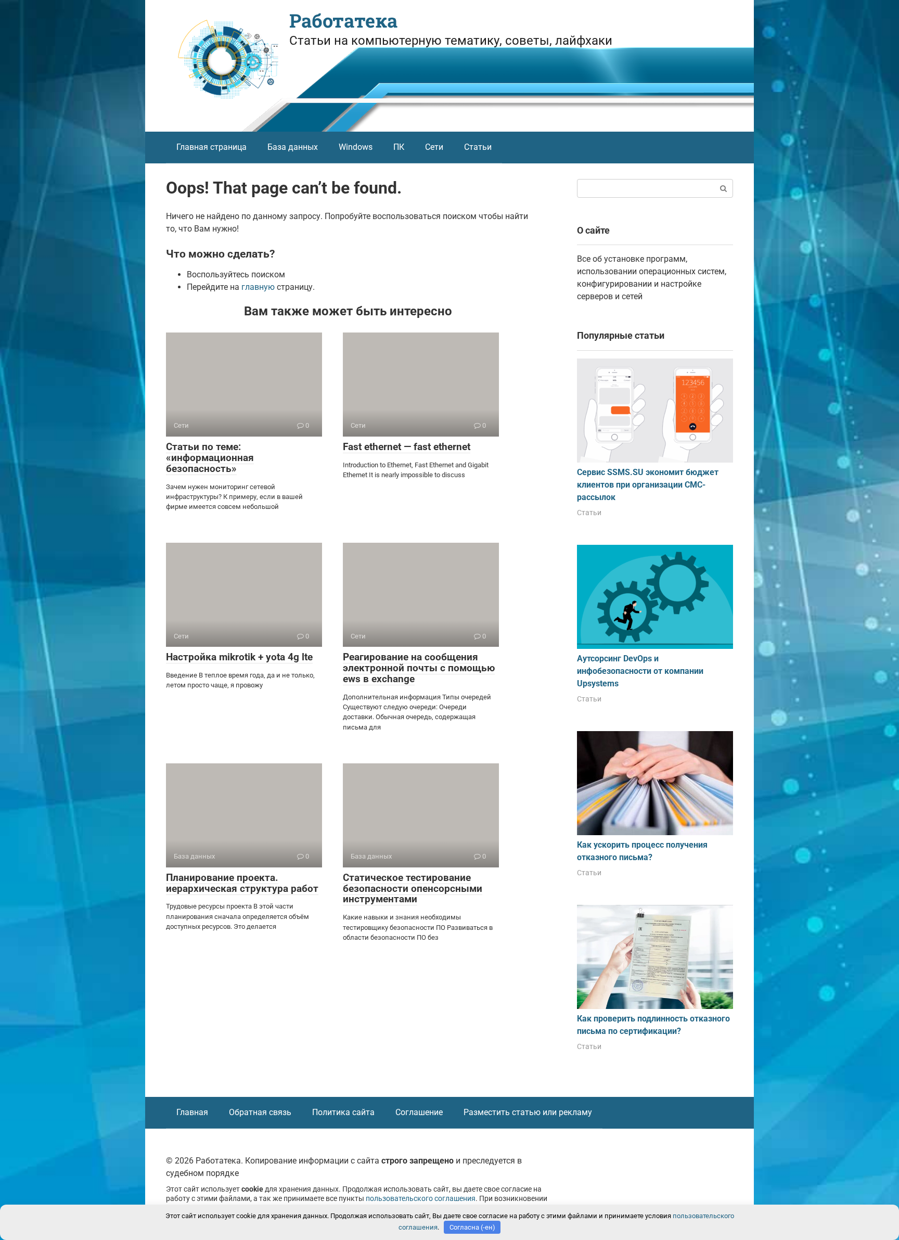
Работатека (343, 20)
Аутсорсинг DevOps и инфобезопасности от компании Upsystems (640, 671)
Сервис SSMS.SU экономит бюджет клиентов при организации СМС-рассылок (647, 484)
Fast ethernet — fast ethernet (406, 447)
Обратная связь (260, 1112)
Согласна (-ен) (472, 1227)
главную (258, 287)
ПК (398, 147)
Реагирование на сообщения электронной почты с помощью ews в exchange (419, 668)
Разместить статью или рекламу (528, 1112)
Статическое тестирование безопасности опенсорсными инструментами (412, 888)
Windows (356, 147)
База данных (292, 147)
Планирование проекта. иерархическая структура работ (242, 883)
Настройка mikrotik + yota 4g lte (239, 657)
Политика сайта (343, 1112)
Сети (434, 147)
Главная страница (211, 147)
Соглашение (419, 1112)
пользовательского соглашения (421, 1198)
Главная (192, 1112)
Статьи (478, 147)
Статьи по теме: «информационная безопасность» (210, 458)
